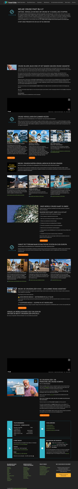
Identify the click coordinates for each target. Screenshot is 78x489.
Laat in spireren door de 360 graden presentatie (15, 195)
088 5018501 (30, 430)
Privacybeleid (24, 488)
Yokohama (9, 480)
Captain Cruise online (21, 2)
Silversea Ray (25, 467)
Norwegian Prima (26, 474)
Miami (8, 469)
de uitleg (32, 157)
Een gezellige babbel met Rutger (45, 467)
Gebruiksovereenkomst (17, 488)
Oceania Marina (25, 473)
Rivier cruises (67, 2)
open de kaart (43, 240)
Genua (8, 474)
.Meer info (67, 453)
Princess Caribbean (26, 468)
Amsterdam (9, 468)
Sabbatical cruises (43, 474)
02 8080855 (30, 432)
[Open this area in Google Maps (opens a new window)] (9, 111)
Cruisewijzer (39, 2)
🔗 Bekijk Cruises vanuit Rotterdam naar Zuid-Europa (16, 281)
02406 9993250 (29, 433)
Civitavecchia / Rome (10, 475)
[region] (39, 105)
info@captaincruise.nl (50, 426)
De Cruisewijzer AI (42, 466)
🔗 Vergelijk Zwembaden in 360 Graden (58, 196)
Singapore (8, 478)
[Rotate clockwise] (69, 109)
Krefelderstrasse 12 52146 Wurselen (21, 449)
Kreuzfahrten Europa (31, 2)
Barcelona (8, 473)
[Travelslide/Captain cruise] (10, 2)
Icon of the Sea (25, 478)
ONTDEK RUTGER (22, 307)
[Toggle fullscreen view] (69, 99)
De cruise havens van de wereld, (57, 2)
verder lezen (11, 157)
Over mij (73, 2)
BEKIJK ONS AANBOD (23, 254)
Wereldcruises (46, 2)
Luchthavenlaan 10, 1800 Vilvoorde (20, 453)
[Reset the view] (69, 109)
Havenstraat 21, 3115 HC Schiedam (20, 444)
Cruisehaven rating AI (43, 469)
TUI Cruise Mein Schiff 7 (27, 475)
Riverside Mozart (26, 469)
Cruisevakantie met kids (43, 472)
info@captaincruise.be (50, 428)
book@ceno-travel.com (50, 430)
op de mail (52, 394)
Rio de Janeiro (9, 479)
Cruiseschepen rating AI (43, 468)
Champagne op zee (43, 473)
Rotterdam (9, 467)
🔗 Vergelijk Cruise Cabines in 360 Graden (36, 196)
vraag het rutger (44, 415)
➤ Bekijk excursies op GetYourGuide (63, 475)
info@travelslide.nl (49, 425)
